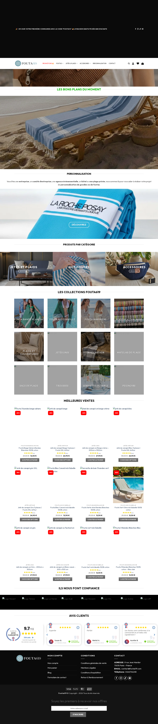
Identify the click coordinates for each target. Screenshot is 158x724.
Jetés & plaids (71, 63)
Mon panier (52, 668)
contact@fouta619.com (131, 668)
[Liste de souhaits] (138, 63)
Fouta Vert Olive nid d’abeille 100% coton (128, 508)
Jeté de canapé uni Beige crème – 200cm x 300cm (95, 449)
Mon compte (53, 663)
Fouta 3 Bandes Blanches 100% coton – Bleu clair (128, 568)
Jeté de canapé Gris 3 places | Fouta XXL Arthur (29, 508)
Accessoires (84, 63)
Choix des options (63, 460)
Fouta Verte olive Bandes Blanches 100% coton (95, 508)
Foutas (59, 63)
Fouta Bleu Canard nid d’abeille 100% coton (62, 508)
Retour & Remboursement (92, 677)
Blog (49, 672)
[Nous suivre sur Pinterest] (130, 678)
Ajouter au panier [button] (30, 460)
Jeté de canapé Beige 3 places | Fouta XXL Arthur (62, 449)
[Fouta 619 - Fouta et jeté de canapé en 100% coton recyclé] (26, 63)
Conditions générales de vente (94, 663)
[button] (133, 63)
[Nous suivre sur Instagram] (138, 29)
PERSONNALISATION (100, 63)
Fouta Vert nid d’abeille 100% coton (95, 567)
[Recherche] (129, 63)
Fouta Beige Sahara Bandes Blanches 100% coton (30, 449)
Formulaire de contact (57, 677)
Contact (112, 63)
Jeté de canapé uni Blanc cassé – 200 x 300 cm (62, 568)
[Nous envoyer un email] (142, 29)
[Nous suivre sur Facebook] (135, 29)
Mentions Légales (88, 668)
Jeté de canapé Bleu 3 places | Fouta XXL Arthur (128, 449)
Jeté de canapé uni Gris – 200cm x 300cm (29, 568)
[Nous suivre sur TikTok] (140, 29)
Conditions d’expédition (91, 672)
